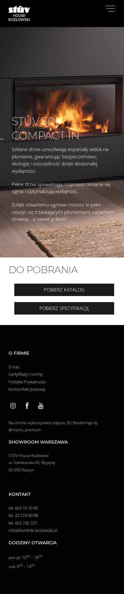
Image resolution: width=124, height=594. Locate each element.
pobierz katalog (64, 289)
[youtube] (40, 405)
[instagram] (13, 405)
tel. (12, 508)
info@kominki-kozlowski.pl (33, 530)
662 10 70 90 (26, 508)
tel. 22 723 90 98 (23, 515)
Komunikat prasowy (27, 389)
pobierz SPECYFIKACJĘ (64, 308)
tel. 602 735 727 (23, 523)
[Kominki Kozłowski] (19, 19)
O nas (14, 367)
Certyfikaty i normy (26, 374)
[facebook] (27, 405)
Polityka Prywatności (27, 382)
